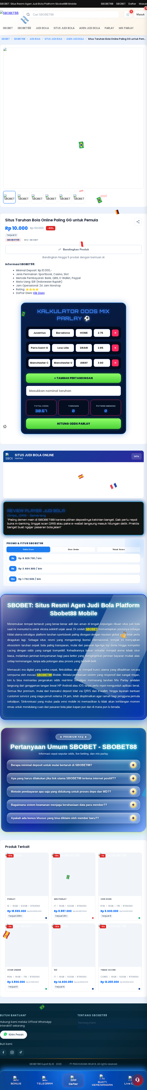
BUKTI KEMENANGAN (102, 1083)
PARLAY (109, 28)
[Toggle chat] (137, 1080)
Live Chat (131, 1083)
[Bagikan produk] (138, 222)
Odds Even (28, 549)
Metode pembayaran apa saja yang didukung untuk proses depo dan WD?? (61, 791)
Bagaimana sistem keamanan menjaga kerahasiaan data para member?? (59, 804)
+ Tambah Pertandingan (73, 378)
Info (136, 456)
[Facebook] (3, 1052)
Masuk (143, 4)
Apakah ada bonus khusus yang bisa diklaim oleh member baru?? (55, 818)
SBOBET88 (107, 4)
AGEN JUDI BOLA (89, 28)
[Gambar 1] (9, 197)
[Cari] (28, 14)
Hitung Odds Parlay (73, 424)
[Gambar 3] (37, 197)
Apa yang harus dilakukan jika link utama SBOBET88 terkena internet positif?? (63, 778)
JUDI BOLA (42, 28)
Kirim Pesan (16, 1034)
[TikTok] (21, 1052)
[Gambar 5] (65, 197)
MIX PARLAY (126, 28)
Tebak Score (119, 549)
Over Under (73, 549)
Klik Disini (39, 293)
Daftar (132, 4)
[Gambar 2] (23, 197)
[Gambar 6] (79, 197)
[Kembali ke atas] (138, 1070)
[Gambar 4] (51, 197)
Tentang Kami (87, 1023)
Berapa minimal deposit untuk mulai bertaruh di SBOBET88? (51, 765)
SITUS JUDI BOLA (64, 28)
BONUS (16, 1083)
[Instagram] (12, 1052)
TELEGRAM (45, 1083)
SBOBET (121, 4)
